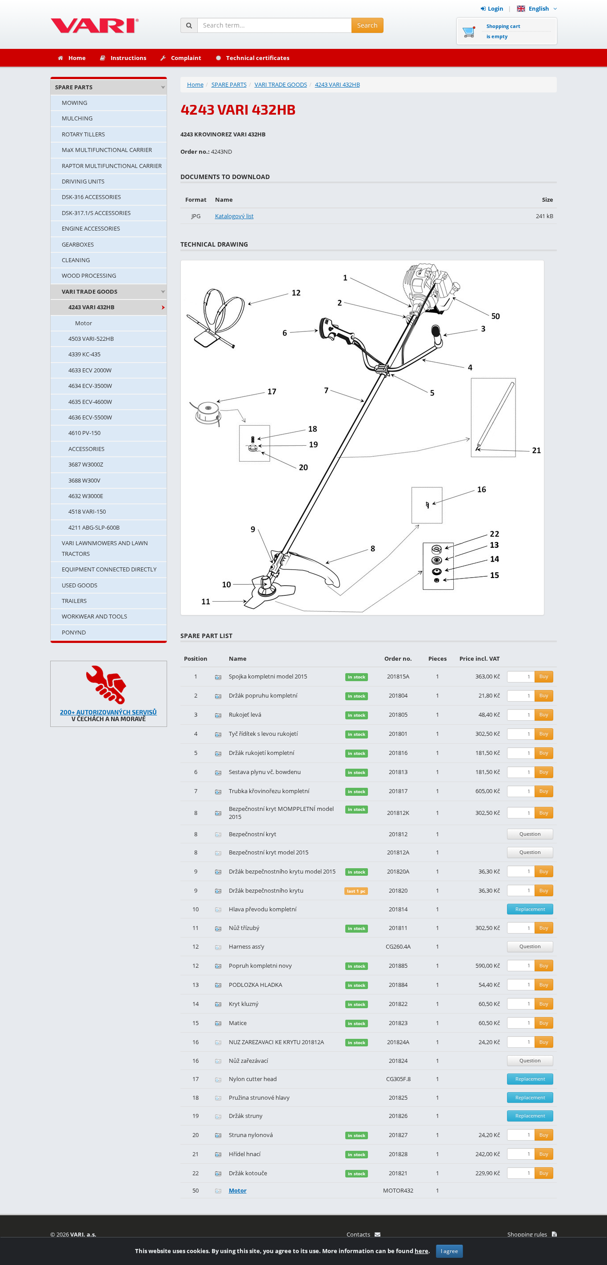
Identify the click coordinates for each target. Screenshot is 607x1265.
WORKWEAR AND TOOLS (94, 616)
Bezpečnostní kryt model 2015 (268, 852)
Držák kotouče (248, 1173)
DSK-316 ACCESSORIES (91, 197)
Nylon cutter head (253, 1079)
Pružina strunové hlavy (259, 1097)
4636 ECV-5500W (90, 417)
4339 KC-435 (84, 354)
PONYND (74, 632)
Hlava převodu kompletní (262, 909)
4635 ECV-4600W (90, 402)
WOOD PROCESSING (89, 275)
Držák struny (246, 1116)
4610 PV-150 (84, 433)
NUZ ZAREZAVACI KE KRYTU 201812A (276, 1042)
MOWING (74, 103)
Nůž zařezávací (248, 1061)
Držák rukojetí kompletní (261, 753)
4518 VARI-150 (87, 511)
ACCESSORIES (86, 449)
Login (495, 8)
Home (77, 58)
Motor (83, 323)
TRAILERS (74, 601)
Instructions (128, 58)
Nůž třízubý (244, 928)
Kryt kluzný (244, 1004)
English (540, 8)
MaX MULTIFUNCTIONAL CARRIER (107, 150)
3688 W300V (84, 480)
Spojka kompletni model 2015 (268, 676)
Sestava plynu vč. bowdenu (265, 772)
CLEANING (76, 260)
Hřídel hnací (244, 1154)
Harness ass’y (246, 946)
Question (530, 833)
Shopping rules (527, 1234)
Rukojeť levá (245, 714)
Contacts (358, 1234)
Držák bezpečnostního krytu (266, 890)
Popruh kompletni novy (260, 966)
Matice (238, 1023)
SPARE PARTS (73, 87)
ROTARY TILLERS (83, 134)
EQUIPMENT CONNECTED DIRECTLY (109, 569)
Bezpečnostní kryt (252, 834)
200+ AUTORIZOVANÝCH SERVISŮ (108, 712)
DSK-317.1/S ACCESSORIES (96, 213)
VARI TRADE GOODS (89, 291)
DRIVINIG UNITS (83, 181)
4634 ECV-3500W (90, 386)
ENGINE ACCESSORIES (91, 228)
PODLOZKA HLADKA (255, 985)
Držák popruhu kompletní (263, 695)
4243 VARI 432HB (91, 307)
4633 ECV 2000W (90, 370)
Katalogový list (234, 216)
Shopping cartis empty (503, 31)
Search (367, 25)
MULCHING (77, 118)
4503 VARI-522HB (91, 339)
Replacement (530, 909)
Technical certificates (257, 58)
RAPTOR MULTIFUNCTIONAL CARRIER (112, 166)
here (421, 1251)
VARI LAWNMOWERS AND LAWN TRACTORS (105, 548)
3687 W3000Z (85, 464)
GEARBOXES (78, 244)
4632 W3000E (85, 496)
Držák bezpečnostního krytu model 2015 (282, 871)
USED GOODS (79, 585)
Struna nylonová (251, 1135)
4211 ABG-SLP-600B (94, 527)
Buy (543, 676)
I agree (449, 1251)
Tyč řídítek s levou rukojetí (263, 734)
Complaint (186, 58)
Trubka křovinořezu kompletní (269, 791)
